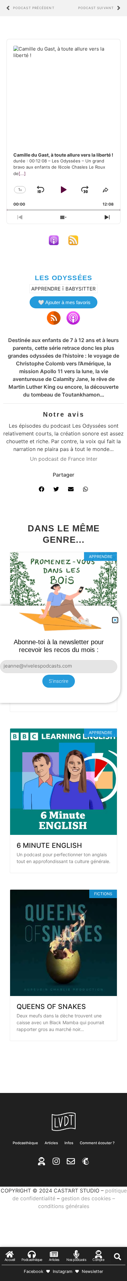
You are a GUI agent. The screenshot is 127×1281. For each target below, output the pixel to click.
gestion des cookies (86, 1198)
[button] (41, 489)
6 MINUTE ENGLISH (49, 845)
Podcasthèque (25, 1143)
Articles (51, 1143)
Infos (68, 1143)
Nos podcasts (76, 1260)
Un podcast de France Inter (63, 459)
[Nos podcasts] (76, 1254)
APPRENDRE (46, 289)
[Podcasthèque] (32, 1254)
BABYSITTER (80, 289)
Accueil (10, 1260)
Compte (98, 1260)
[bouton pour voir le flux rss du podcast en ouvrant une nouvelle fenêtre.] (73, 240)
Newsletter (92, 1271)
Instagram (62, 1271)
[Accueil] (10, 1254)
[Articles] (54, 1254)
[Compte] (98, 1254)
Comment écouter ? (97, 1143)
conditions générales (63, 1206)
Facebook (33, 1271)
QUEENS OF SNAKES (51, 1006)
